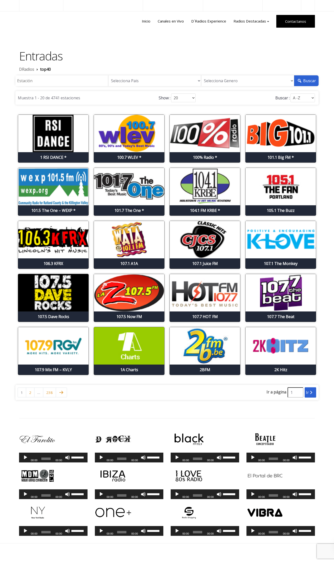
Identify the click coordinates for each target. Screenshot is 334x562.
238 (49, 392)
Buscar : (282, 98)
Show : (164, 98)
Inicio (146, 21)
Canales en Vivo (171, 21)
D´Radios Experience (208, 21)
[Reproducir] (25, 457)
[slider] (78, 457)
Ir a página (276, 392)
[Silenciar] (67, 457)
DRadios (29, 21)
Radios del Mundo (281, 5)
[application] (53, 457)
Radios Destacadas (250, 21)
